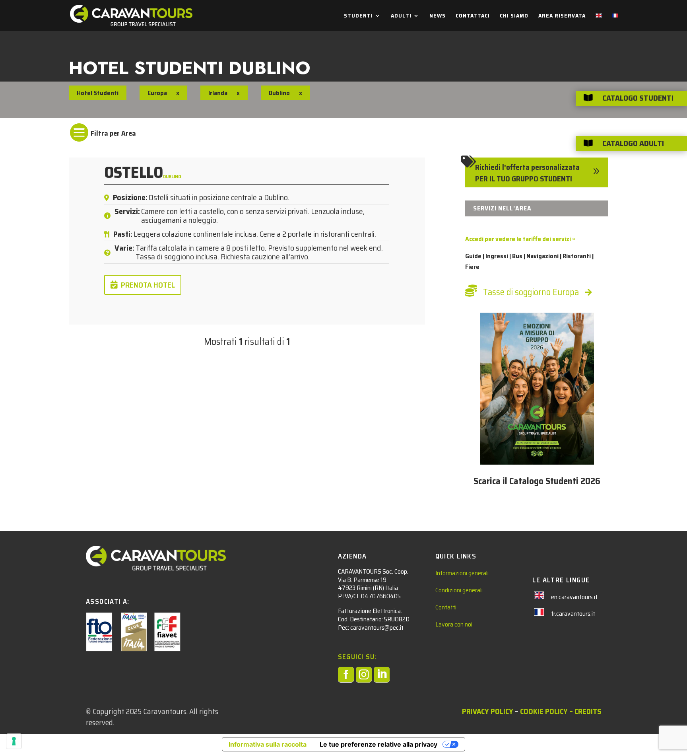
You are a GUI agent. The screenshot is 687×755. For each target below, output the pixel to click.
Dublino (172, 176)
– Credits (584, 711)
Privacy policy (487, 711)
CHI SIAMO (514, 16)
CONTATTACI (473, 16)
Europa (157, 93)
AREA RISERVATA (562, 16)
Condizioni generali (459, 590)
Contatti (445, 607)
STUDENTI (358, 16)
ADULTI (401, 16)
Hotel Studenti (97, 93)
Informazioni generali (462, 573)
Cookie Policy (544, 711)
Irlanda (217, 93)
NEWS (437, 16)
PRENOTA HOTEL (148, 284)
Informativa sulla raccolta (268, 744)
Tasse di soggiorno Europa (531, 292)
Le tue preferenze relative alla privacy (378, 744)
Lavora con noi (453, 624)
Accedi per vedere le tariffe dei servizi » (520, 239)
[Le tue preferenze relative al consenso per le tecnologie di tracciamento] (13, 741)
